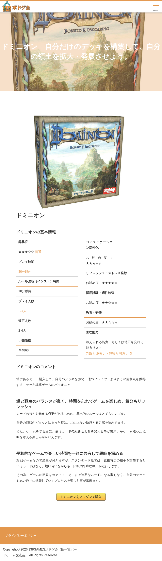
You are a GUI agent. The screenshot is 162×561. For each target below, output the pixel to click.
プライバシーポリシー (21, 535)
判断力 (90, 353)
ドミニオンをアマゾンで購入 (81, 496)
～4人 (22, 311)
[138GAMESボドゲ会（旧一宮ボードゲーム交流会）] (16, 9)
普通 (38, 251)
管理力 (124, 353)
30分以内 (24, 271)
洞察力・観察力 (107, 353)
